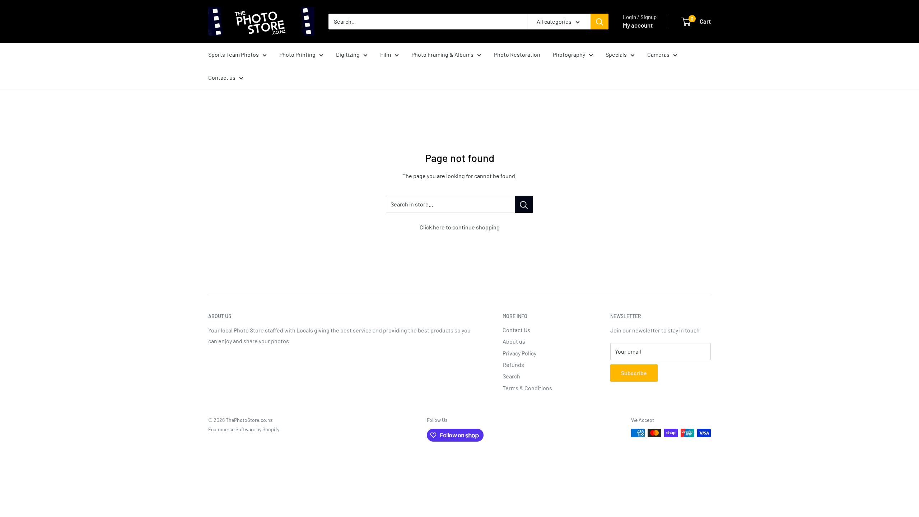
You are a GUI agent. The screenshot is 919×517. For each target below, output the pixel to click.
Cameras (658, 54)
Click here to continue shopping (460, 227)
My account (638, 25)
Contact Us (516, 329)
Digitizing (348, 54)
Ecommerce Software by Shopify (243, 429)
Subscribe (634, 372)
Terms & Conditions (527, 388)
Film (385, 54)
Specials (616, 54)
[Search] (599, 21)
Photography (569, 54)
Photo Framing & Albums (442, 54)
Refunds (513, 364)
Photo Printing (297, 54)
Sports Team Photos (233, 54)
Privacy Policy (519, 353)
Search (511, 376)
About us (514, 341)
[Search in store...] (524, 204)
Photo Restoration (517, 54)
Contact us (221, 77)
